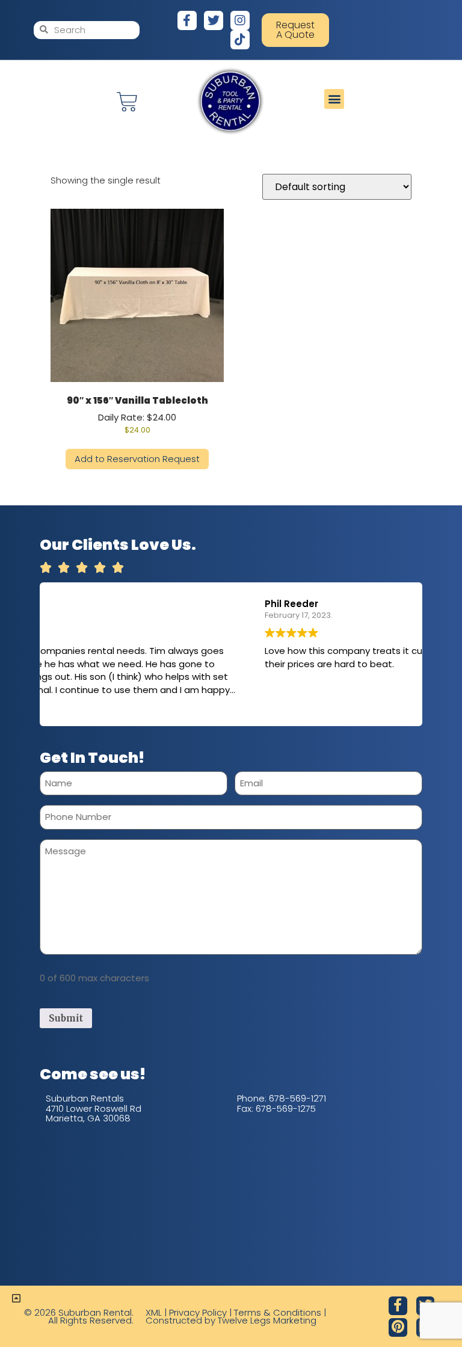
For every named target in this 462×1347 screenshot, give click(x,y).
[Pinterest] (398, 1327)
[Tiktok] (240, 39)
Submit (66, 1018)
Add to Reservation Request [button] (137, 458)
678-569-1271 (297, 1098)
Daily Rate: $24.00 (137, 414)
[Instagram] (240, 20)
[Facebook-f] (187, 20)
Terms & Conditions (277, 1312)
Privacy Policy (198, 1312)
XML (154, 1312)
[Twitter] (213, 20)
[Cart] (127, 102)
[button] (334, 99)
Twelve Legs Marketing (267, 1320)
